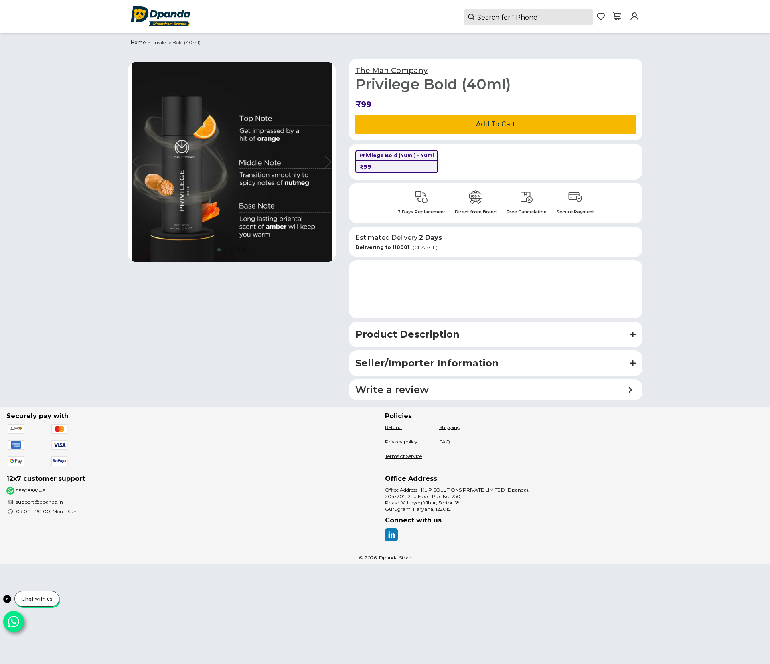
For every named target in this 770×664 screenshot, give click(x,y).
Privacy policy (401, 442)
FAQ (444, 442)
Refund (393, 427)
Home (138, 42)
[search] (528, 17)
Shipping (449, 427)
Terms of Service (403, 456)
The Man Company (391, 70)
